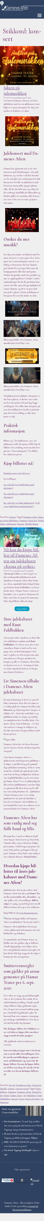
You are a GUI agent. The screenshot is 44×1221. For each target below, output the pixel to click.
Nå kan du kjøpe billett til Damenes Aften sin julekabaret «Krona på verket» (21, 558)
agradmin (30, 570)
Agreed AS (33, 1206)
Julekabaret (32, 1095)
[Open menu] (39, 15)
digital (12, 1085)
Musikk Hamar (31, 524)
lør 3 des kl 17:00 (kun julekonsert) (19, 503)
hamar (6, 1095)
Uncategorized (22, 1088)
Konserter (36, 1085)
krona (21, 1099)
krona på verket (32, 1099)
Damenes (12, 1092)
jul (24, 1095)
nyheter (12, 517)
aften (38, 1088)
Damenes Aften (30, 517)
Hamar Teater (16, 1095)
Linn (29, 97)
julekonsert (11, 524)
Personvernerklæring (22, 1209)
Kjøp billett (22, 609)
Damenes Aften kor (28, 520)
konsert (20, 524)
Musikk (3, 1088)
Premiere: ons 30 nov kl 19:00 (17, 473)
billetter (3, 1092)
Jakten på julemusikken (15, 90)
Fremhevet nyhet (23, 1085)
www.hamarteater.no (28, 913)
